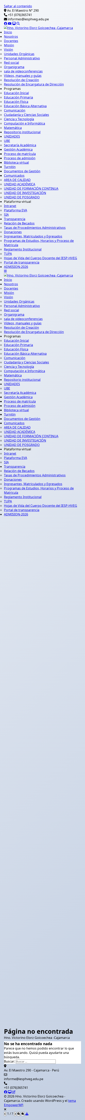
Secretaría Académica (20, 145)
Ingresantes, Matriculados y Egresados (33, 236)
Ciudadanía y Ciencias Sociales (26, 115)
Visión (8, 49)
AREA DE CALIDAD (17, 180)
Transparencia (14, 219)
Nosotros (11, 36)
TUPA (8, 254)
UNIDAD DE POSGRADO (22, 197)
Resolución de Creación (21, 80)
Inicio (8, 32)
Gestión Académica (18, 149)
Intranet (10, 206)
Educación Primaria (18, 97)
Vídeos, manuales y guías (23, 75)
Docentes (11, 41)
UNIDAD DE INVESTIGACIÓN (25, 193)
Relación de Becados (19, 223)
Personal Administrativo (22, 58)
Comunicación (14, 110)
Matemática (13, 128)
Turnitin (10, 167)
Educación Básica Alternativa (25, 106)
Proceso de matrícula (20, 154)
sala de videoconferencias (23, 71)
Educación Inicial (16, 93)
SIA (6, 214)
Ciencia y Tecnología (19, 119)
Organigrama (14, 67)
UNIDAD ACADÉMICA (19, 184)
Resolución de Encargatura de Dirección (34, 84)
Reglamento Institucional (23, 249)
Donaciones (13, 232)
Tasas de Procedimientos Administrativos (35, 227)
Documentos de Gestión (22, 171)
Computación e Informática (24, 123)
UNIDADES (12, 136)
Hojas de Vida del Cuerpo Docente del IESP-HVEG (40, 258)
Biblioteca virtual (16, 162)
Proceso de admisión (19, 158)
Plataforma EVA (15, 210)
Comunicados (14, 175)
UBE (7, 141)
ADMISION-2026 (16, 267)
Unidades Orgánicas (19, 54)
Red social (11, 62)
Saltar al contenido (18, 6)
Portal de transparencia (21, 262)
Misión (9, 45)
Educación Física (16, 102)
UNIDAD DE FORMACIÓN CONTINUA (31, 188)
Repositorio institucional (22, 132)
